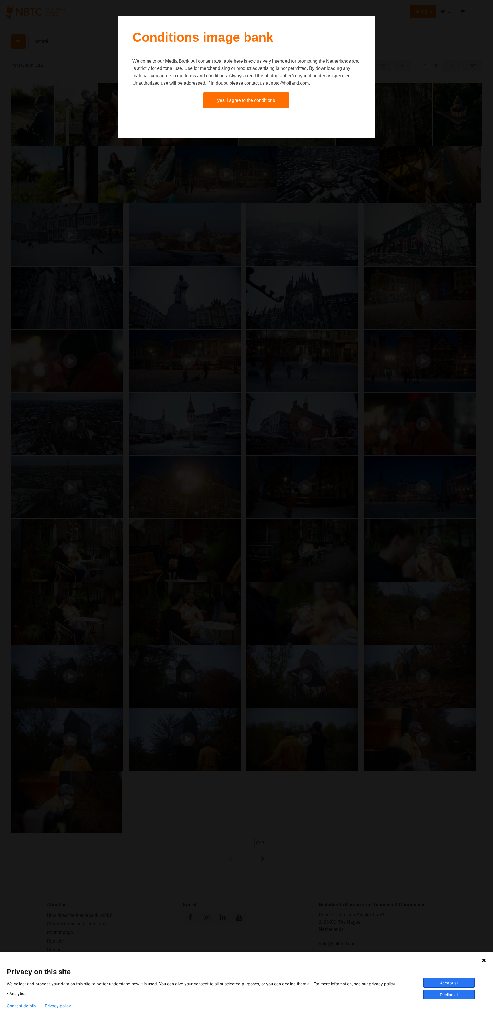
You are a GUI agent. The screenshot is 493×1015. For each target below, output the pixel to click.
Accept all (449, 982)
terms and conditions (206, 75)
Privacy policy (58, 1006)
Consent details (21, 1006)
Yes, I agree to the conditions (246, 100)
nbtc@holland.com (290, 83)
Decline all (449, 994)
